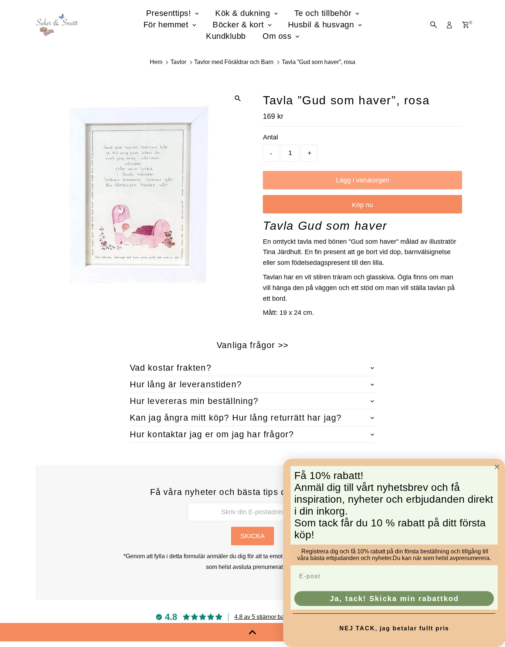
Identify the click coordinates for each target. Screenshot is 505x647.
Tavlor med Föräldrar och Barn (234, 62)
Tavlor (178, 62)
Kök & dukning (243, 13)
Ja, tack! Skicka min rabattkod (394, 598)
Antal (270, 137)
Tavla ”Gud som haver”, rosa (318, 62)
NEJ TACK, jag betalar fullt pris (394, 628)
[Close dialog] (496, 466)
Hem (156, 62)
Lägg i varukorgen (362, 180)
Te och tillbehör (324, 13)
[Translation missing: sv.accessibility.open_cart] (466, 24)
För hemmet (167, 24)
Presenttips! (169, 13)
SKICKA (252, 536)
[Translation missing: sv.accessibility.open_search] (433, 24)
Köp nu (362, 205)
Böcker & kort (239, 24)
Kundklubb (226, 36)
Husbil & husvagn (322, 24)
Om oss (278, 36)
